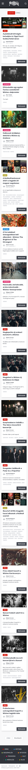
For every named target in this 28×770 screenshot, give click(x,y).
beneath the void (7, 203)
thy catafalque (6, 196)
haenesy (21, 536)
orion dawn (14, 531)
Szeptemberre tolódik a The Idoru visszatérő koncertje (13, 425)
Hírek (5, 31)
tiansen (5, 52)
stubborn (20, 531)
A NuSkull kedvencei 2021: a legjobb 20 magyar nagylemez (11, 180)
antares (21, 203)
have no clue (6, 151)
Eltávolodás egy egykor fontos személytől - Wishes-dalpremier (13, 89)
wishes (19, 50)
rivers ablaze (17, 56)
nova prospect (20, 195)
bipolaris (17, 202)
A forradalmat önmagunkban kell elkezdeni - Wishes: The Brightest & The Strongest (13, 237)
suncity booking (7, 484)
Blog (5, 175)
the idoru (11, 437)
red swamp (14, 50)
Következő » (18, 738)
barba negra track (16, 677)
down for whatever (12, 675)
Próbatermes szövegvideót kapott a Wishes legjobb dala (13, 710)
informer (5, 57)
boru (9, 202)
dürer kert (5, 437)
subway (5, 533)
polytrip (5, 202)
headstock (14, 534)
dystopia (12, 536)
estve (16, 203)
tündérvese (6, 198)
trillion (19, 534)
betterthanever (17, 198)
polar (23, 482)
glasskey (20, 54)
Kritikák (6, 229)
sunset (5, 675)
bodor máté (21, 200)
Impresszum (4, 766)
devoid (12, 202)
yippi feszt (14, 54)
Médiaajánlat (12, 766)
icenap (5, 56)
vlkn (13, 203)
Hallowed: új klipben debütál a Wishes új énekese (11, 135)
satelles (13, 196)
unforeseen (11, 538)
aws (23, 529)
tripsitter (10, 482)
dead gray (10, 56)
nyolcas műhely (7, 54)
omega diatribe (6, 50)
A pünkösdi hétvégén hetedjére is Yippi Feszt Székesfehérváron (13, 36)
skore (11, 198)
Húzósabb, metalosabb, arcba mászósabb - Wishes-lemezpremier (13, 287)
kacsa (9, 627)
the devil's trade (7, 534)
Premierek (7, 84)
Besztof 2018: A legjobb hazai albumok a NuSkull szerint (13, 513)
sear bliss (20, 538)
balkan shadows (17, 482)
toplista (5, 205)
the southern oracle (11, 195)
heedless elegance (12, 52)
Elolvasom (21, 61)
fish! (4, 195)
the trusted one (7, 677)
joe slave (21, 437)
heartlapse (19, 196)
